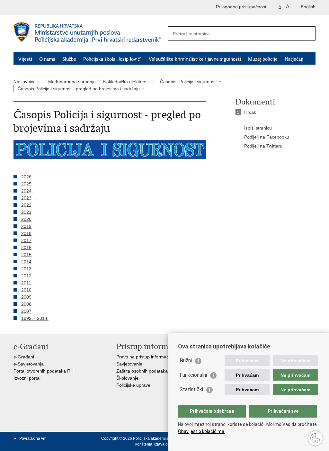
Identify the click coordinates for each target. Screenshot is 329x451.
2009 (26, 297)
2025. (27, 183)
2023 (26, 198)
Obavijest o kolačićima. (201, 431)
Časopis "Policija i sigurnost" (188, 81)
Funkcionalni (193, 375)
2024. (27, 191)
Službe (69, 59)
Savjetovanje (129, 363)
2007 (26, 311)
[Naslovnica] (88, 33)
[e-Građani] (40, 7)
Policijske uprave (133, 385)
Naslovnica (24, 81)
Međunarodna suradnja (72, 81)
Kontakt (58, 67)
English (308, 6)
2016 (26, 247)
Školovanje (127, 378)
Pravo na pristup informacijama (148, 356)
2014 (26, 261)
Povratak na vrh (33, 438)
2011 (26, 282)
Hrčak (250, 112)
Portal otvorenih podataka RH (43, 371)
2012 (26, 275)
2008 (26, 304)
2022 (26, 205)
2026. (27, 176)
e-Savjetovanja (28, 363)
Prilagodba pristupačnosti (241, 6)
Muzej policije (263, 59)
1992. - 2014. (35, 318)
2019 (26, 226)
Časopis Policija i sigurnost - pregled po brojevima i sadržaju (79, 88)
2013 (26, 268)
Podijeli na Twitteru (263, 146)
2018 (26, 233)
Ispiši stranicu (258, 128)
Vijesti (25, 59)
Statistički (191, 389)
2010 (26, 290)
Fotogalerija (30, 67)
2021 (26, 212)
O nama (47, 59)
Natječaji (294, 59)
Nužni (186, 360)
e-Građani (23, 356)
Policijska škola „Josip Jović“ (112, 59)
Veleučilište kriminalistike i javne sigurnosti (195, 59)
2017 (26, 240)
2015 (26, 254)
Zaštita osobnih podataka (142, 371)
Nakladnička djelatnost (126, 81)
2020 (26, 219)
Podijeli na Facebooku (266, 137)
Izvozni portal (26, 378)
